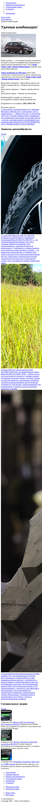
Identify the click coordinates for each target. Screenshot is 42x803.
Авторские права (12, 789)
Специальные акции (14, 7)
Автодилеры (11, 772)
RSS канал (10, 795)
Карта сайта (10, 793)
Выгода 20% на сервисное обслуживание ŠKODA (17, 723)
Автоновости (11, 3)
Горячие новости (12, 774)
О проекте (10, 9)
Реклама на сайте (12, 787)
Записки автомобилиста (15, 5)
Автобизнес (10, 13)
